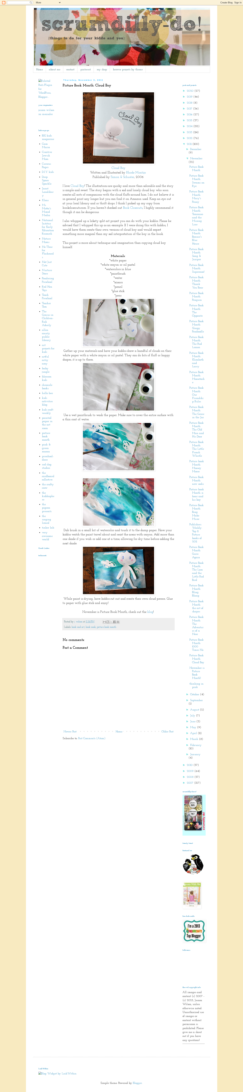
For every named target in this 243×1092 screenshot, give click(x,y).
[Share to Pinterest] (118, 622)
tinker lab (48, 527)
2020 (190, 91)
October (195, 694)
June (193, 721)
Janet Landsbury (48, 192)
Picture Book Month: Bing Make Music (196, 512)
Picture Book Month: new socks (196, 480)
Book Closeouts (132, 207)
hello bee (47, 393)
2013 (190, 132)
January (195, 754)
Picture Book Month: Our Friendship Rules (196, 394)
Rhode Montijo (136, 172)
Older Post (167, 731)
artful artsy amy (45, 360)
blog (150, 612)
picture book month (106, 627)
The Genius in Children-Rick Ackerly (47, 318)
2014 (190, 126)
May (193, 727)
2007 (190, 782)
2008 (190, 777)
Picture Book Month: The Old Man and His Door (196, 430)
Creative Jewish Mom (47, 155)
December (195, 149)
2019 (190, 96)
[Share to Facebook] (114, 622)
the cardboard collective (48, 476)
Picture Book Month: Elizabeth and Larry (196, 360)
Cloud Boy (118, 168)
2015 (190, 120)
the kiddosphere (48, 496)
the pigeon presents (46, 508)
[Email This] (104, 622)
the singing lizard (46, 519)
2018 (190, 102)
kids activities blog (47, 401)
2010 (190, 765)
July (193, 715)
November (196, 158)
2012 (190, 138)
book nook (91, 627)
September (196, 700)
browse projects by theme (128, 69)
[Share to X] (111, 622)
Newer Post (70, 731)
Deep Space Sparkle (46, 180)
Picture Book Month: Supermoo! (196, 268)
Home (39, 69)
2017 (190, 108)
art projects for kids (48, 348)
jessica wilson (46, 110)
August (195, 709)
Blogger (137, 1083)
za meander (45, 114)
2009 (190, 771)
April (194, 733)
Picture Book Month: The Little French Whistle (196, 449)
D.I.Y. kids (48, 172)
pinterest (85, 69)
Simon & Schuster (122, 177)
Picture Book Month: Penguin (196, 296)
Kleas (45, 200)
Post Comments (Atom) (91, 738)
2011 (189, 144)
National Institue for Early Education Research (48, 227)
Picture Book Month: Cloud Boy (196, 659)
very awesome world (47, 536)
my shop (102, 69)
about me (54, 69)
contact (70, 69)
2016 (190, 114)
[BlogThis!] (108, 622)
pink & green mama (46, 448)
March (194, 739)
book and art (78, 627)
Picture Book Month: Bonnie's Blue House (196, 237)
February (196, 745)
